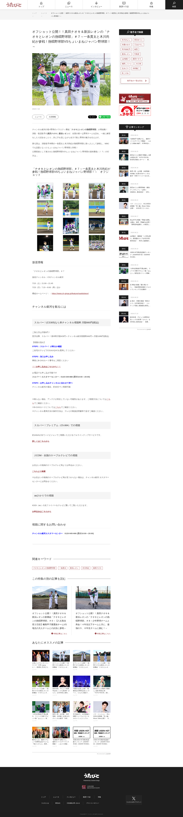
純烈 (136, 49)
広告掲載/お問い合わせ (73, 803)
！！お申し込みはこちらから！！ (46, 367)
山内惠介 (125, 59)
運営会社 (57, 803)
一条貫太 (62, 568)
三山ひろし (138, 44)
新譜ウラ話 (86, 797)
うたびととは (45, 803)
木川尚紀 (85, 568)
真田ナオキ (97, 568)
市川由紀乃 (126, 49)
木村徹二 (136, 68)
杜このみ (125, 73)
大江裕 (138, 64)
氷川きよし (126, 40)
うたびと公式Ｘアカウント (133, 802)
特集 (99, 797)
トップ (34, 13)
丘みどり (125, 68)
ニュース (44, 13)
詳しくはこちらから (40, 441)
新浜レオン (74, 568)
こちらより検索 (39, 471)
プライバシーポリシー (92, 803)
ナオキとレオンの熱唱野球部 (44, 568)
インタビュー (71, 797)
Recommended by (101, 753)
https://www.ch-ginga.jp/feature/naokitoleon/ (70, 293)
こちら (58, 407)
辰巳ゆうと (138, 40)
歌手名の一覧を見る (135, 81)
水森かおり (126, 44)
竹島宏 (136, 54)
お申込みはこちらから (41, 511)
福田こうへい (127, 64)
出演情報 (52, 117)
